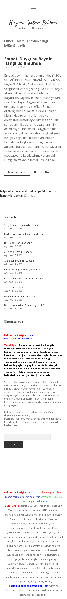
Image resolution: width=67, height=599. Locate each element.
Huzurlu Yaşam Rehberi (33, 23)
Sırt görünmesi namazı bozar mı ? (21, 225)
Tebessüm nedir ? (13, 287)
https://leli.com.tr (11, 196)
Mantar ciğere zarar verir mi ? (19, 296)
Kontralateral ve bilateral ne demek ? (23, 278)
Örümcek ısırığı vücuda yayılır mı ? (22, 269)
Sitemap (30, 196)
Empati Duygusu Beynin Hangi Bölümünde (28, 61)
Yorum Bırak (44, 172)
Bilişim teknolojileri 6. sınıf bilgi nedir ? (24, 305)
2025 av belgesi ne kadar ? (18, 251)
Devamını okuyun (19, 173)
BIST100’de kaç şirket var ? (18, 243)
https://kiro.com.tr (46, 191)
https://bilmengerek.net (16, 191)
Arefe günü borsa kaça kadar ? (20, 260)
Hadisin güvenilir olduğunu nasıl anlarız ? (25, 234)
